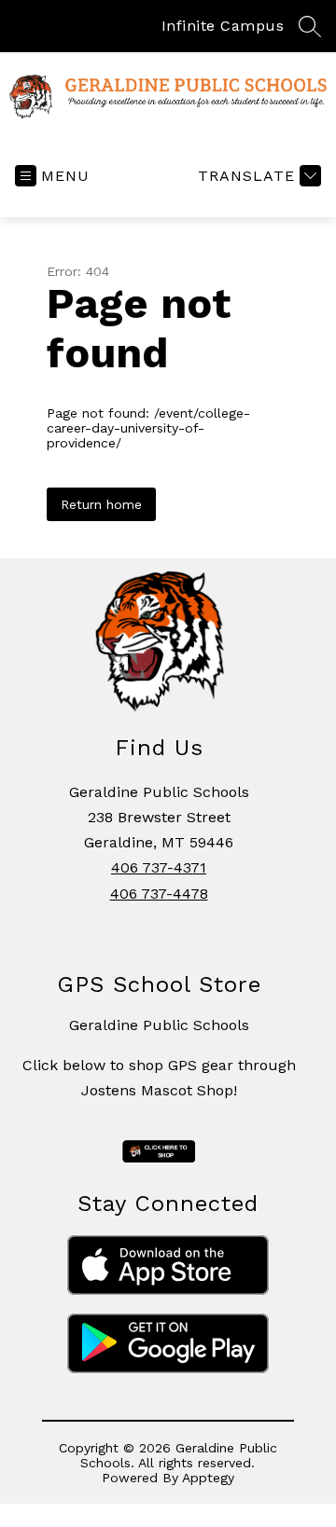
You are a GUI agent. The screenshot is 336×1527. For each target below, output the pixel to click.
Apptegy (208, 1477)
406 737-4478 (159, 893)
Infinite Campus (223, 25)
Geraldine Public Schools (159, 1025)
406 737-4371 (158, 867)
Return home (101, 504)
